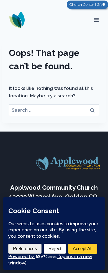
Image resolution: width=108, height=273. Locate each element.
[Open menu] (96, 19)
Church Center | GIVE (87, 4)
